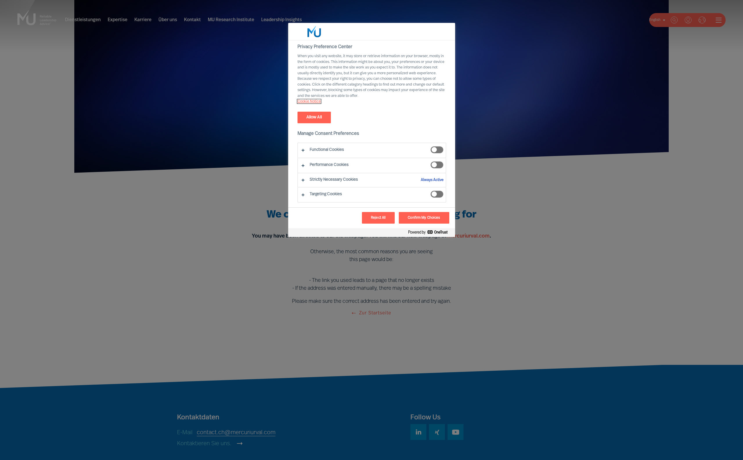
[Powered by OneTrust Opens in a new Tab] (430, 233)
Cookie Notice (309, 101)
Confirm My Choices (424, 218)
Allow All (314, 117)
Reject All (378, 218)
